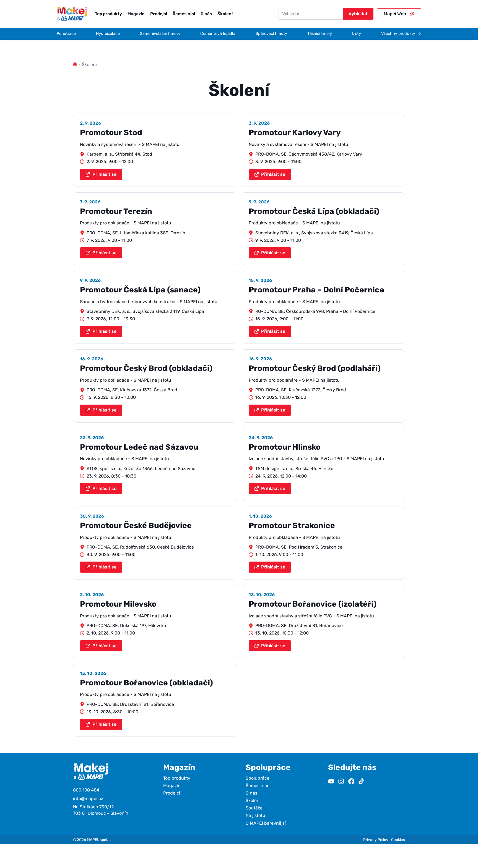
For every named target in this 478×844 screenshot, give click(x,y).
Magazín (136, 13)
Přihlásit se (104, 174)
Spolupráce (257, 778)
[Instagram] (341, 782)
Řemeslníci (184, 13)
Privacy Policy (375, 839)
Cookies (398, 839)
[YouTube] (331, 782)
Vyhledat (358, 13)
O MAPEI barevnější (266, 823)
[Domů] (75, 64)
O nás (206, 13)
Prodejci (158, 13)
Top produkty (108, 13)
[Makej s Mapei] (72, 13)
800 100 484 (86, 790)
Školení (225, 13)
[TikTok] (361, 782)
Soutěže (254, 808)
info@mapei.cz (88, 798)
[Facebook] (351, 782)
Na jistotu (255, 815)
